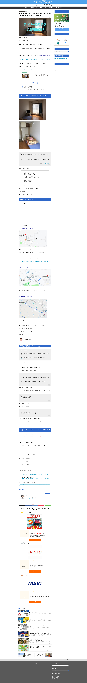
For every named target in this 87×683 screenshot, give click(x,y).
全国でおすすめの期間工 (55, 678)
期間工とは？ (66, 40)
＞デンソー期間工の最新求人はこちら (26, 69)
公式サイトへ (34, 540)
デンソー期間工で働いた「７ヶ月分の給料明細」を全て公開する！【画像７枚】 (34, 474)
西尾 (25, 489)
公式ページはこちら (62, 29)
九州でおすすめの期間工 (55, 677)
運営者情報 (51, 7)
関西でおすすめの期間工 (55, 676)
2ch (21, 358)
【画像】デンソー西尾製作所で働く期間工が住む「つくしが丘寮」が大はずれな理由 (35, 59)
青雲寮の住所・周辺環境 (28, 86)
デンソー (21, 489)
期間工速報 (65, 44)
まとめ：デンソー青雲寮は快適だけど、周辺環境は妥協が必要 (34, 89)
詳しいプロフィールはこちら (33, 498)
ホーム (27, 7)
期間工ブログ (43, 7)
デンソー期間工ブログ (21, 11)
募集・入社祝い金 (58, 44)
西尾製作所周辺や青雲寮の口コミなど (30, 87)
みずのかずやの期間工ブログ (43, 5)
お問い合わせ (59, 7)
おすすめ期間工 (35, 7)
